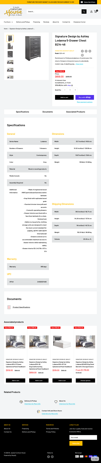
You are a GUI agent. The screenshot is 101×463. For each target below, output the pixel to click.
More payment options (84, 102)
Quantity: (58, 90)
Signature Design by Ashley (64, 51)
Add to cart (64, 97)
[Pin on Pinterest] (86, 51)
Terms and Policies (52, 428)
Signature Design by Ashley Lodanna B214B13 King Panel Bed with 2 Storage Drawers (85, 364)
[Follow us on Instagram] (52, 456)
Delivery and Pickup (23, 22)
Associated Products (75, 111)
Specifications (22, 111)
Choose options (85, 380)
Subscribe (75, 443)
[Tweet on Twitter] (89, 51)
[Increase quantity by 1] (75, 90)
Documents (48, 111)
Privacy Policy (51, 432)
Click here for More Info (67, 404)
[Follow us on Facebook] (48, 456)
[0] (95, 11)
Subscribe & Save (89, 2)
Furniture (7, 22)
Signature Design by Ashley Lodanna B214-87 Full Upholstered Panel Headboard (62, 364)
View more (79, 64)
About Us (56, 22)
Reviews (46, 22)
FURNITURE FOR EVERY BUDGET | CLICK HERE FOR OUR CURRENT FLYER (50, 2)
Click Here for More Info (32, 404)
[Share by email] (82, 55)
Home (6, 29)
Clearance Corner (79, 22)
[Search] (84, 11)
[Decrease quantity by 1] (65, 90)
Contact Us (66, 22)
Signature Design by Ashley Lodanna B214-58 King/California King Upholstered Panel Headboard (39, 365)
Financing (36, 22)
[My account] (91, 11)
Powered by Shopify (10, 455)
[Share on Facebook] (82, 51)
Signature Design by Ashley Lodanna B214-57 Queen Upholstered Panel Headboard (15, 364)
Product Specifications (21, 307)
